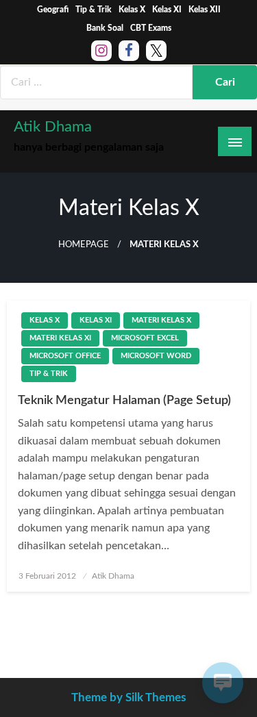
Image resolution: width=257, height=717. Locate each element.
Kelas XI (167, 9)
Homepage (83, 244)
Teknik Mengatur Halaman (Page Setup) (124, 400)
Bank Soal (104, 28)
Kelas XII (204, 9)
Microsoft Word (156, 356)
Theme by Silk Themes (128, 697)
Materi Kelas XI (60, 338)
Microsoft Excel (145, 338)
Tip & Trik (93, 9)
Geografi (53, 9)
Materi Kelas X (161, 320)
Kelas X (132, 9)
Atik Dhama (53, 127)
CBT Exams (150, 28)
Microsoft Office (65, 356)
